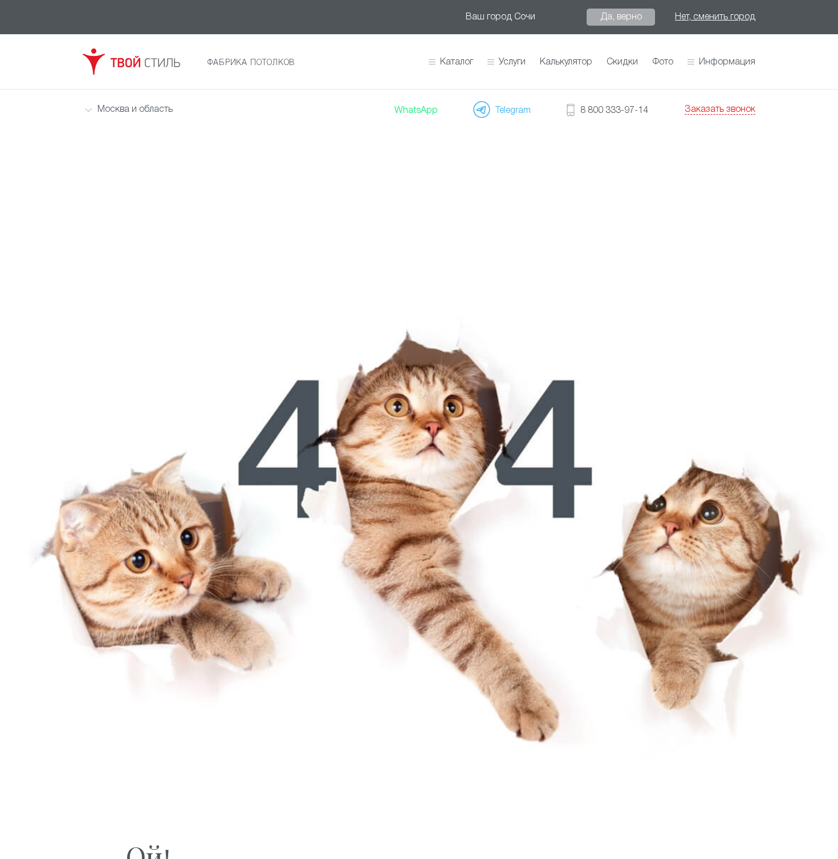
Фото (662, 62)
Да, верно (621, 17)
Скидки (622, 62)
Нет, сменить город (715, 17)
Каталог (456, 62)
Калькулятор (566, 62)
